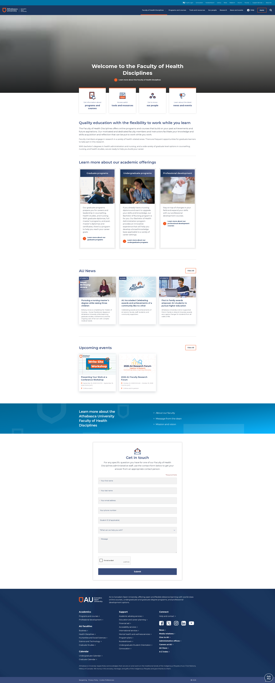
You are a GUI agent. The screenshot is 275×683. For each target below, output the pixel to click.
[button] (250, 10)
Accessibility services (127, 627)
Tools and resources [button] (197, 10)
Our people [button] (212, 10)
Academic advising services (130, 616)
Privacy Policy (93, 680)
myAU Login (189, 2)
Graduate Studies (86, 645)
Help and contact (166, 616)
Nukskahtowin (210, 2)
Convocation (199, 2)
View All (190, 271)
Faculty (247, 2)
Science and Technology (89, 641)
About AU (269, 2)
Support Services (257, 2)
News (225, 2)
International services (128, 631)
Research (232, 2)
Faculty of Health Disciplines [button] (153, 10)
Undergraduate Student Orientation (135, 645)
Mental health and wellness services (134, 634)
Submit (137, 571)
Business (82, 631)
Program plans (125, 638)
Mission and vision (166, 424)
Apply (262, 10)
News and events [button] (236, 10)
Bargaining (83, 680)
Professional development (90, 620)
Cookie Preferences (106, 680)
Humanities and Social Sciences (92, 638)
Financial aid (124, 623)
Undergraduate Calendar (90, 656)
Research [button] (223, 10)
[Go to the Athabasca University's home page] (17, 10)
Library (219, 2)
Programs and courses (88, 616)
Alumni (240, 2)
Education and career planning (132, 620)
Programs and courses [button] (177, 10)
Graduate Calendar (87, 659)
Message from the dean (169, 418)
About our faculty (165, 413)
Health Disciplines (86, 634)
